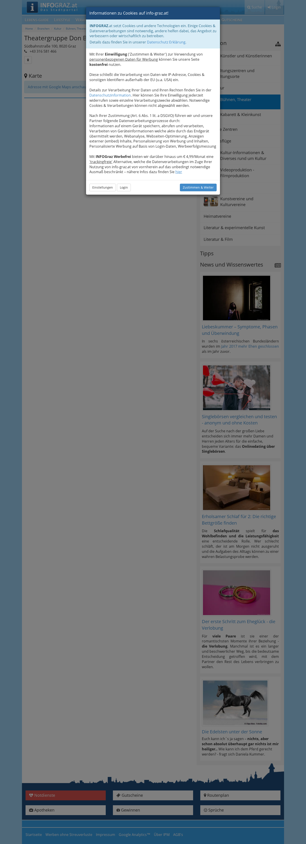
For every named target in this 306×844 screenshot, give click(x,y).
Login (124, 187)
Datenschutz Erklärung (166, 42)
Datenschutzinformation (110, 95)
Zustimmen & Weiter (198, 187)
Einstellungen (102, 187)
